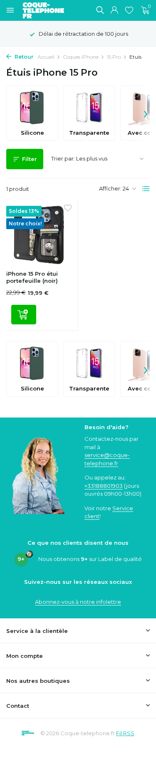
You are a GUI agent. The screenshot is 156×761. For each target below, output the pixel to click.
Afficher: (110, 188)
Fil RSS (125, 733)
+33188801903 (103, 485)
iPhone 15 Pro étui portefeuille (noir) (32, 277)
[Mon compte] (114, 10)
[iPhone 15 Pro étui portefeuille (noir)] (39, 235)
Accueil (45, 57)
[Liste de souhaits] (129, 10)
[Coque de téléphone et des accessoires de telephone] (47, 10)
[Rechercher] (100, 10)
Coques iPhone (81, 57)
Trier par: (63, 158)
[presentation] (145, 113)
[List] (146, 189)
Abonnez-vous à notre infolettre (78, 601)
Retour (23, 57)
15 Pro (114, 57)
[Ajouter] (23, 314)
